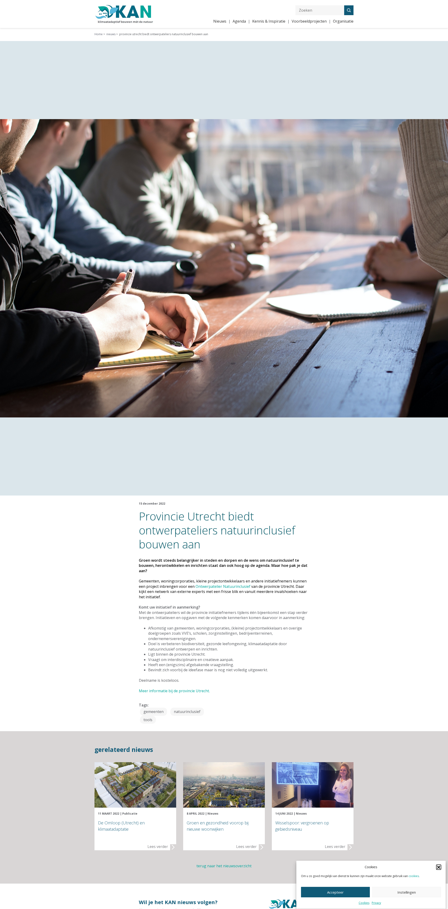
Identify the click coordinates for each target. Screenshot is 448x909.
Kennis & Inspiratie (268, 21)
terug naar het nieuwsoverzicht (224, 865)
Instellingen (406, 892)
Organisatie (343, 21)
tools (148, 719)
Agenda (239, 21)
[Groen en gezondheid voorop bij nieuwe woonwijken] (224, 784)
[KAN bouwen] (124, 13)
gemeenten (154, 711)
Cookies (364, 903)
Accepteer (335, 892)
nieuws (111, 34)
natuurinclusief (187, 711)
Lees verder (157, 846)
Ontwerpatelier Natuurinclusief (223, 586)
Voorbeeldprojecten (309, 21)
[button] (438, 867)
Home (98, 34)
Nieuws (219, 21)
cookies (414, 876)
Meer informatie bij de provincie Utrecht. (174, 690)
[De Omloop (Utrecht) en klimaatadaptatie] (135, 784)
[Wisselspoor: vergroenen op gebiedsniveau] (313, 784)
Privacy (376, 903)
